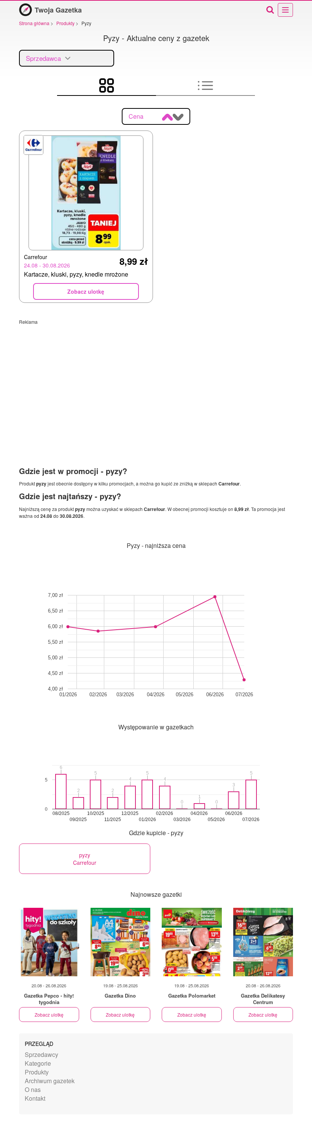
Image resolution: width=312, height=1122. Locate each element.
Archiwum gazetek (50, 1080)
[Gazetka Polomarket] (192, 942)
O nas (33, 1089)
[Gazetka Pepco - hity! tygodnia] (49, 942)
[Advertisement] (156, 378)
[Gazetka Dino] (121, 942)
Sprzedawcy (41, 1054)
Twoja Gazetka (58, 10)
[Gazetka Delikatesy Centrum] (263, 942)
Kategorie (38, 1063)
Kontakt (35, 1098)
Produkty (37, 1072)
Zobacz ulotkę (49, 1014)
